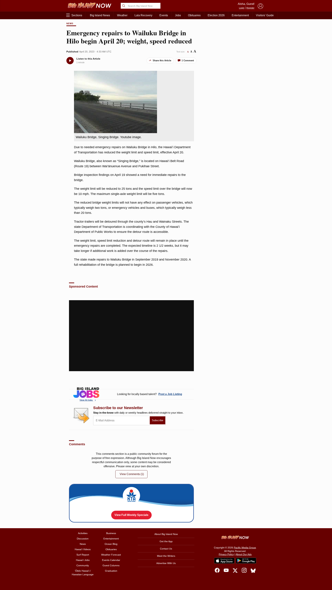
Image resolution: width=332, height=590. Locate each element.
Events (163, 15)
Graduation (111, 570)
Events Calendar (111, 560)
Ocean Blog (111, 544)
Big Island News (100, 15)
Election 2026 (216, 15)
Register (250, 8)
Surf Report (82, 554)
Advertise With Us (166, 563)
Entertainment (240, 15)
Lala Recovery (143, 15)
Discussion (83, 538)
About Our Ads (244, 554)
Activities (82, 533)
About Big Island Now (166, 534)
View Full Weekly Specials (131, 514)
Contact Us (166, 548)
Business (111, 533)
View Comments (132, 474)
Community (82, 565)
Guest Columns (111, 565)
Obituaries (194, 15)
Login (241, 8)
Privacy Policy (226, 554)
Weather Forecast (111, 554)
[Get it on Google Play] (246, 561)
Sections (76, 15)
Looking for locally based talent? (149, 394)
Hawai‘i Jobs (83, 560)
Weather (122, 15)
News (69, 23)
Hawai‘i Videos (83, 549)
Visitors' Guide (265, 15)
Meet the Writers (166, 556)
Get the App (166, 541)
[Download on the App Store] (224, 561)
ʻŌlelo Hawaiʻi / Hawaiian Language (83, 572)
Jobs (178, 15)
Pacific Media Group (245, 547)
